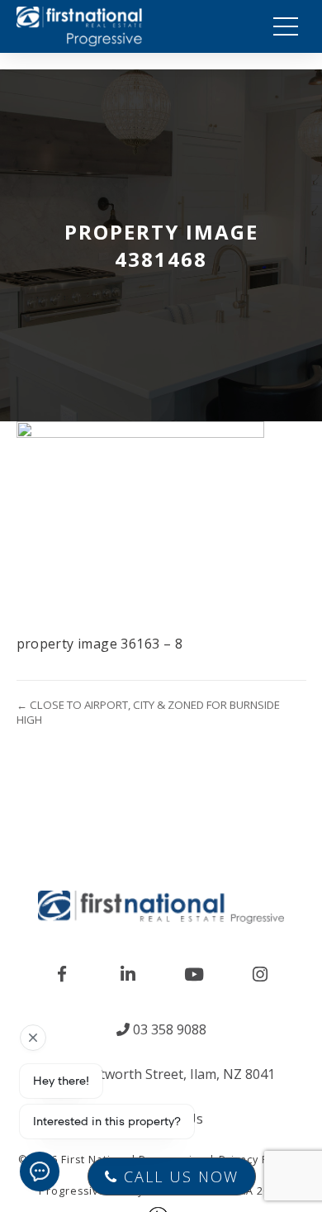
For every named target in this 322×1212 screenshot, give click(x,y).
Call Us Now (178, 1176)
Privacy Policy (257, 1160)
